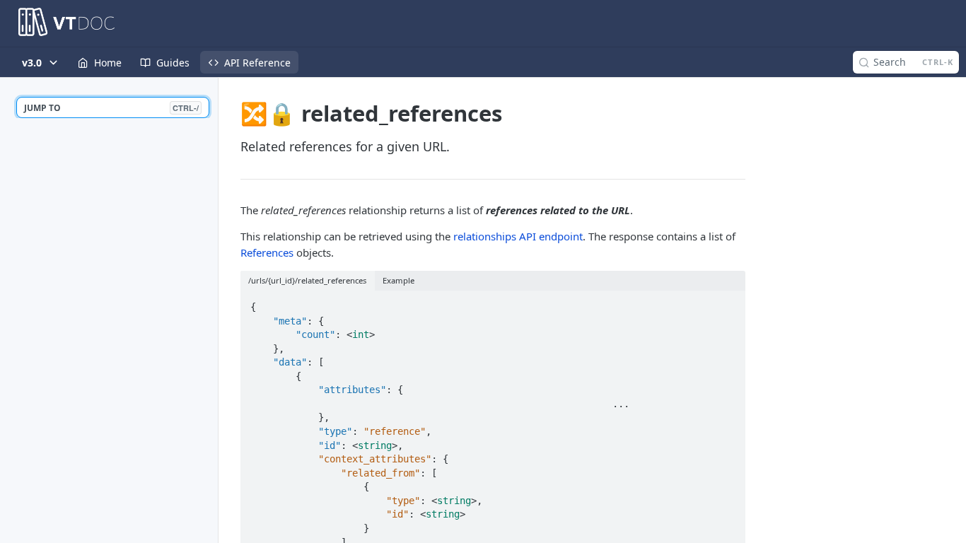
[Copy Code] (728, 303)
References (266, 252)
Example (398, 280)
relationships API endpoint (518, 236)
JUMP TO (111, 108)
